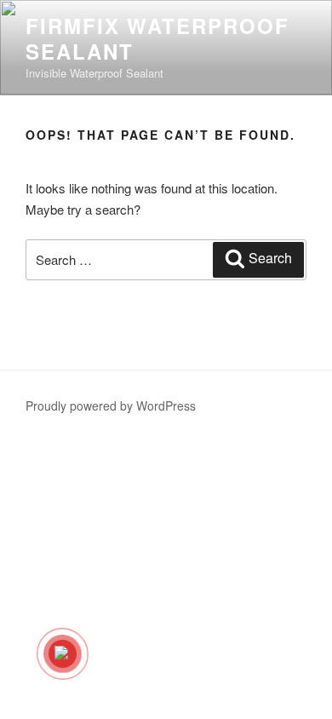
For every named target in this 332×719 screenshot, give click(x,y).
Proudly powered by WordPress (111, 405)
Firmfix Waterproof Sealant (157, 38)
